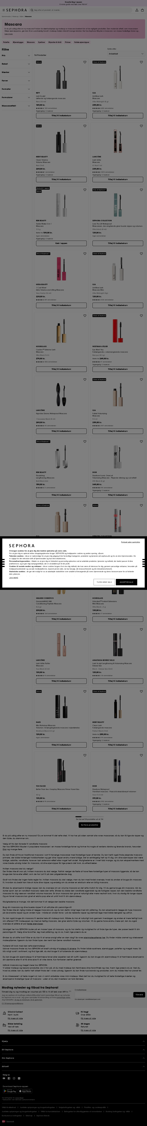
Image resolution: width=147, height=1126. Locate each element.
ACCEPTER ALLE (126, 582)
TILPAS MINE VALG (104, 582)
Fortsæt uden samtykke (130, 542)
